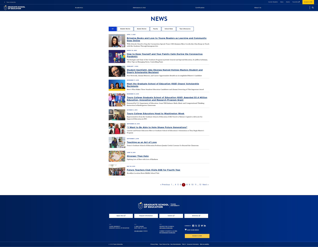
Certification (199, 7)
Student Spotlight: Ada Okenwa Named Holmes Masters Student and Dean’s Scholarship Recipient (165, 71)
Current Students (273, 2)
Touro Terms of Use (164, 244)
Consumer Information (193, 244)
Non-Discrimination (176, 244)
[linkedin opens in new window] (205, 226)
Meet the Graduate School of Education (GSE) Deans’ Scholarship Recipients (163, 85)
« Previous (165, 185)
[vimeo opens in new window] (202, 226)
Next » (206, 185)
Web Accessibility (204, 244)
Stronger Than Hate (138, 156)
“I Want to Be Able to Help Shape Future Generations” (157, 127)
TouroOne (295, 2)
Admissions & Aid (139, 7)
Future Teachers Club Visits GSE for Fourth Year (153, 170)
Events (288, 2)
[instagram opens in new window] (199, 226)
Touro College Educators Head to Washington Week (155, 114)
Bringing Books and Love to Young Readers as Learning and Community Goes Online (167, 39)
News (281, 2)
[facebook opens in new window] (193, 226)
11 (195, 185)
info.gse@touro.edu (166, 228)
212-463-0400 (138, 231)
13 (200, 185)
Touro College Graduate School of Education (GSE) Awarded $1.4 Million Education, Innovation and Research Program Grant (167, 99)
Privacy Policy (154, 244)
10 (192, 185)
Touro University (11, 2)
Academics (79, 7)
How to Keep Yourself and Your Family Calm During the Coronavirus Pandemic (165, 55)
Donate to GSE (308, 2)
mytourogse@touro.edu (167, 232)
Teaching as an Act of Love (142, 142)
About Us (257, 7)
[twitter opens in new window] (196, 226)
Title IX (184, 244)
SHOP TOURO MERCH (193, 229)
